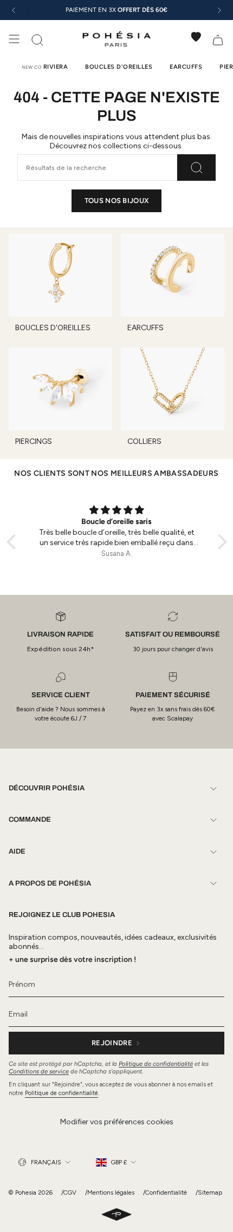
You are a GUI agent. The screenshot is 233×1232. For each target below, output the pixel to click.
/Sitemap (209, 1192)
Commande (30, 819)
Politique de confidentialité (156, 1063)
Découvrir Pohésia (47, 788)
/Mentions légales (109, 1192)
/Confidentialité (165, 1192)
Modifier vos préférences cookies (116, 1121)
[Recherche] (196, 167)
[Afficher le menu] (14, 39)
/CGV (68, 1192)
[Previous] (13, 10)
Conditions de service (39, 1071)
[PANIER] (217, 39)
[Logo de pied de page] (116, 1215)
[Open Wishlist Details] (196, 37)
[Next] (219, 10)
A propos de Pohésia (50, 883)
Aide (17, 851)
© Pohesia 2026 (31, 1192)
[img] (116, 510)
